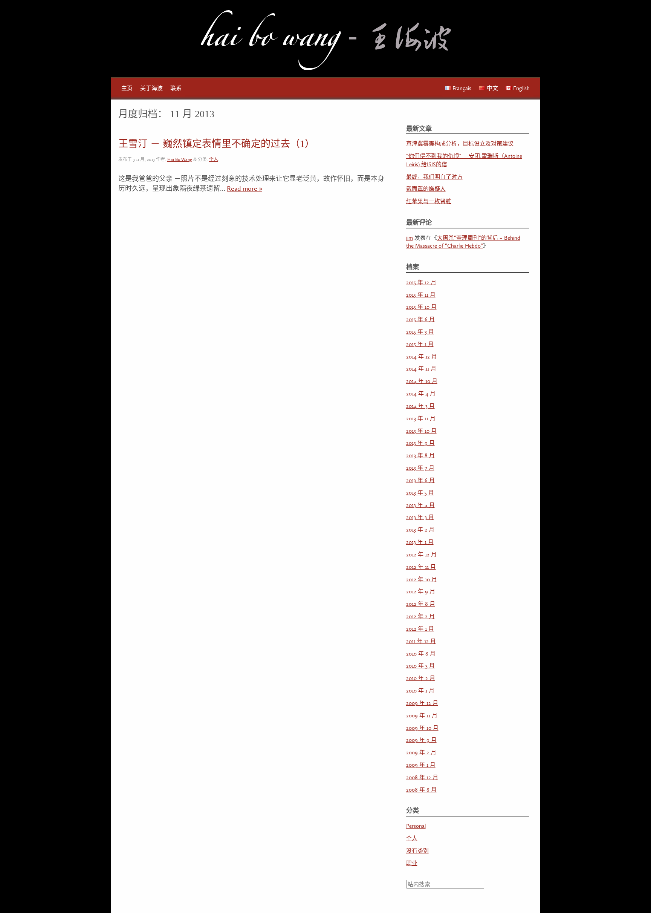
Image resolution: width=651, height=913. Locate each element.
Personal (416, 826)
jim (409, 238)
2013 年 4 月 (420, 505)
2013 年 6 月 (420, 480)
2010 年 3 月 (420, 666)
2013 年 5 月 (420, 493)
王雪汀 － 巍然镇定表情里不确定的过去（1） (216, 143)
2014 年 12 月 (421, 357)
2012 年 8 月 (420, 604)
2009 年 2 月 (421, 752)
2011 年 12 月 (421, 641)
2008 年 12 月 (422, 777)
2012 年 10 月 (421, 579)
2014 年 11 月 (421, 369)
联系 (176, 88)
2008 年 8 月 (421, 790)
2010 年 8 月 (421, 654)
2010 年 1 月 (420, 691)
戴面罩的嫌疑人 (426, 189)
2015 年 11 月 (421, 295)
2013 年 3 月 (420, 517)
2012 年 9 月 (420, 591)
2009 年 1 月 (421, 765)
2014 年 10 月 (421, 381)
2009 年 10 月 (422, 728)
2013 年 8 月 (420, 455)
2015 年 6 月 (420, 319)
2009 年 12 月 (422, 703)
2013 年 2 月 (420, 530)
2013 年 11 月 (421, 418)
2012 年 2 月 (420, 616)
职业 (411, 863)
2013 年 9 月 (420, 443)
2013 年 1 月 (420, 542)
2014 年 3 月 (420, 406)
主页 (127, 88)
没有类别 (417, 851)
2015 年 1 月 (420, 344)
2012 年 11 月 (421, 567)
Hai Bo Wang (269, 41)
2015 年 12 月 (421, 282)
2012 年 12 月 (421, 554)
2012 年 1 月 (420, 629)
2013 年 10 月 (421, 431)
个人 (213, 159)
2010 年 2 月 (420, 678)
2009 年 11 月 (421, 715)
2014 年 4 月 (421, 394)
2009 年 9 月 (421, 740)
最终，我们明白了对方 (434, 177)
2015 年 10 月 (421, 307)
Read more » (244, 189)
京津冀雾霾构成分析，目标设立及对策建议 (459, 144)
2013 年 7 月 (420, 468)
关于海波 (151, 88)
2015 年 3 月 (420, 332)
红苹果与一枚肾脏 (428, 201)
